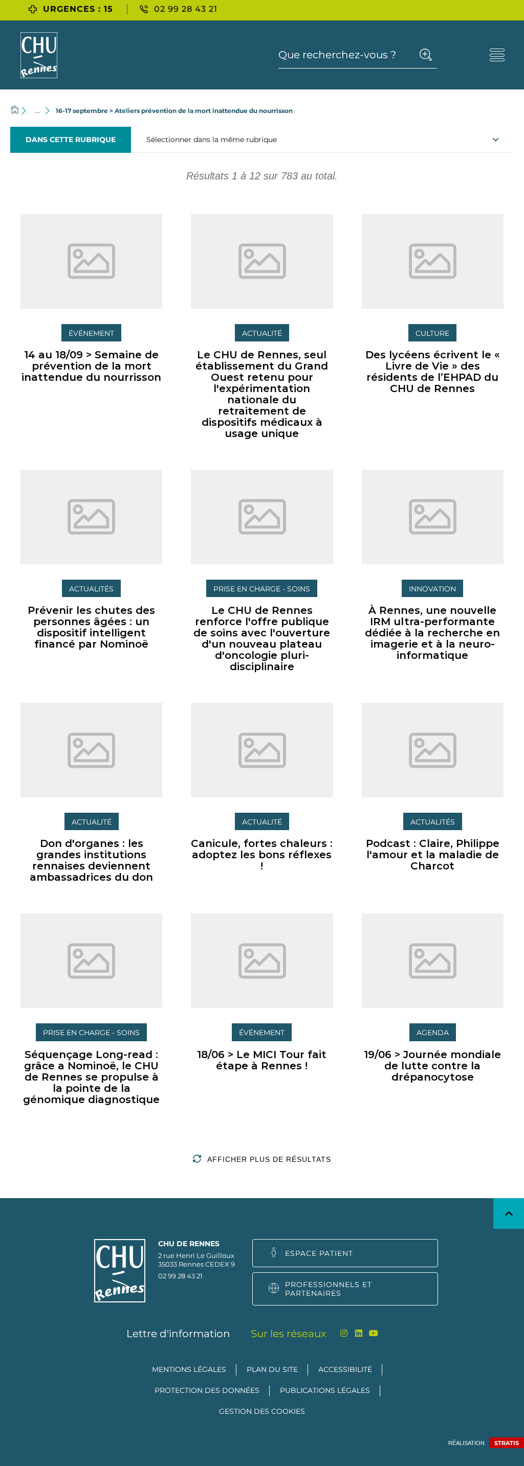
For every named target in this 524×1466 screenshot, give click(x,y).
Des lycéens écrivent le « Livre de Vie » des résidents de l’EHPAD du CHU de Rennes (432, 372)
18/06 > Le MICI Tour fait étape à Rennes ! (261, 1060)
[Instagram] (344, 1333)
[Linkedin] (359, 1333)
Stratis (506, 1443)
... (37, 110)
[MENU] (497, 55)
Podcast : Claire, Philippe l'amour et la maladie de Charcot (432, 854)
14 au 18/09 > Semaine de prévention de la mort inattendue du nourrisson (91, 366)
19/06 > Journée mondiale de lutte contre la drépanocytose (432, 1065)
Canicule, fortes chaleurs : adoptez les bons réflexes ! (262, 854)
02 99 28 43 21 (180, 1276)
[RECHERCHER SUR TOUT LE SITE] (425, 54)
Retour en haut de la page (508, 1213)
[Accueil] (14, 111)
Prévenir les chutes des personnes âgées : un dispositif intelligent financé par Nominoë (91, 627)
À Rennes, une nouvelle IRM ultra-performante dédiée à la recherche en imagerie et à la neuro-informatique (432, 632)
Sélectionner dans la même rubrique (211, 139)
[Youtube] (373, 1333)
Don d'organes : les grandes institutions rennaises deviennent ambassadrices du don (91, 860)
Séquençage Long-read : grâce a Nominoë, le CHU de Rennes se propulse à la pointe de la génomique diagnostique (91, 1077)
